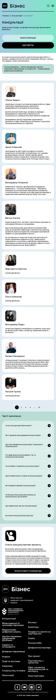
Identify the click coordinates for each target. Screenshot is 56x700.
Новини (6, 657)
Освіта (31, 638)
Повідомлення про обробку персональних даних (28, 692)
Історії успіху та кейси (13, 671)
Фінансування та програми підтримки (13, 624)
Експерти (27, 45)
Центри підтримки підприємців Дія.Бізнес (11, 638)
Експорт (32, 622)
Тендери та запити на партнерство (39, 633)
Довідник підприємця (13, 651)
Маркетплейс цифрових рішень (11, 631)
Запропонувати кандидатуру (28, 571)
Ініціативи (7, 666)
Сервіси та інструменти (8, 646)
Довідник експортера (39, 648)
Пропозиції (8, 675)
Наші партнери (36, 676)
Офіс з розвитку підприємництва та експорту (38, 669)
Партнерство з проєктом (35, 662)
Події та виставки (11, 661)
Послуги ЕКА (35, 643)
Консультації (28, 38)
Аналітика (33, 627)
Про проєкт (34, 656)
